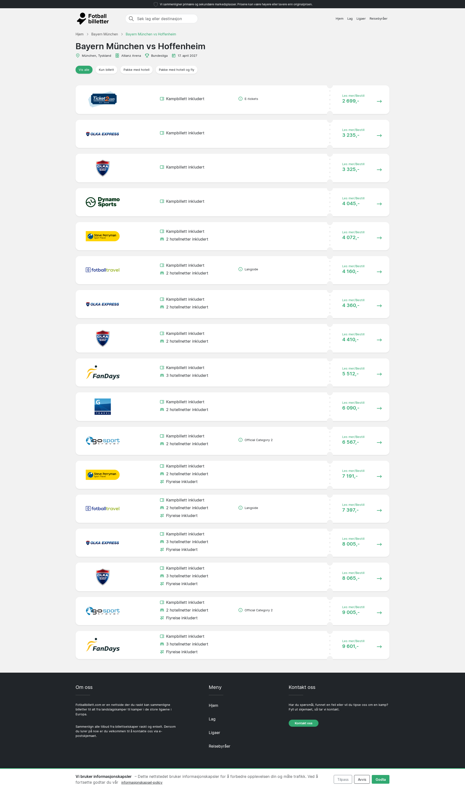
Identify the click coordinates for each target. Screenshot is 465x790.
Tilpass (343, 779)
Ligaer (361, 18)
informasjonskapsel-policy (142, 782)
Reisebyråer (379, 18)
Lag (350, 18)
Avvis (362, 779)
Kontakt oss (303, 723)
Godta (381, 779)
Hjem (339, 18)
